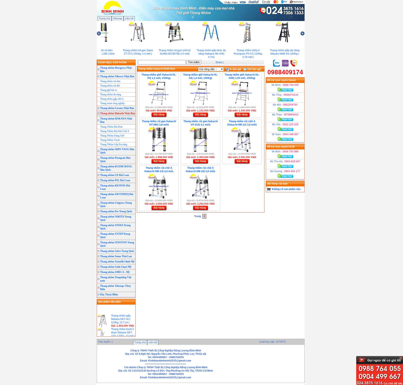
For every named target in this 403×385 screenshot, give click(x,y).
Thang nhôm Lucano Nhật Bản (117, 108)
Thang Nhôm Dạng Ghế (112, 135)
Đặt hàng (159, 114)
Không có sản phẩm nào (286, 189)
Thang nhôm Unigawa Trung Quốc (116, 204)
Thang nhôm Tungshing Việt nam (115, 279)
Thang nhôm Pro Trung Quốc (116, 211)
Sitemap (117, 18)
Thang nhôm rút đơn (110, 81)
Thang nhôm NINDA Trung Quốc (115, 227)
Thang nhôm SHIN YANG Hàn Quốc (117, 151)
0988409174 (285, 72)
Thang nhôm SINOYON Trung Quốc (117, 244)
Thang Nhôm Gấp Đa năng (113, 144)
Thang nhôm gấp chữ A (112, 98)
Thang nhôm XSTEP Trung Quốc (115, 235)
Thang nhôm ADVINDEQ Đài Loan (116, 196)
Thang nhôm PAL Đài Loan (115, 180)
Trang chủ (104, 18)
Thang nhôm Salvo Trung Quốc (117, 251)
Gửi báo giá (254, 69)
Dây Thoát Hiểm (109, 294)
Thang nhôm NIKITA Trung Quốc (115, 218)
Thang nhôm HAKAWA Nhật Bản (116, 120)
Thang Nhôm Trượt (110, 140)
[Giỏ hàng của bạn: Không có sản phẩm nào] (269, 189)
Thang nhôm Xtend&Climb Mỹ (117, 261)
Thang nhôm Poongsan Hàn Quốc (115, 159)
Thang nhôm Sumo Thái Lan (116, 256)
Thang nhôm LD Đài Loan (114, 175)
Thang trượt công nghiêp (112, 103)
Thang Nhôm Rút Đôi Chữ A (114, 131)
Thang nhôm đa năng (110, 94)
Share (219, 62)
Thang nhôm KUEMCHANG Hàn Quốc (116, 168)
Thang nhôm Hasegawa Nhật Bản (116, 69)
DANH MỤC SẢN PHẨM (112, 62)
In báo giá (235, 69)
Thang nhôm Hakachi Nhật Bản (117, 113)
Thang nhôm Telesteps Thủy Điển (115, 287)
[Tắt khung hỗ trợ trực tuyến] (400, 357)
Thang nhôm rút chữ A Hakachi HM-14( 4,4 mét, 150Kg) (159, 171)
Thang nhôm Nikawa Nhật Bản (117, 76)
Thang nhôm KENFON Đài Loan (115, 187)
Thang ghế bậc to (108, 90)
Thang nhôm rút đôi (110, 85)
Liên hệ (129, 18)
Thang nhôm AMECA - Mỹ (115, 272)
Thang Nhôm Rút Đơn (111, 126)
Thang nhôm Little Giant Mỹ (115, 266)
